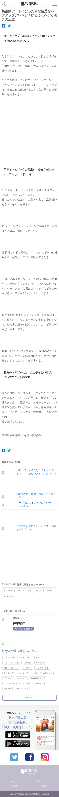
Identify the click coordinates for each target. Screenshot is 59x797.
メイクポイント (42, 668)
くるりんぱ (40, 657)
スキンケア (21, 678)
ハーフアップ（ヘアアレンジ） (19, 591)
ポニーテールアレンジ (43, 673)
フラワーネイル (10, 683)
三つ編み (28, 663)
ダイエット (8, 678)
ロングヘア (27, 668)
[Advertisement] (29, 134)
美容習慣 (7, 689)
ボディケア (40, 663)
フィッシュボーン (46, 591)
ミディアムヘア (21, 689)
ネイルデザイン (25, 657)
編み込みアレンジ (37, 678)
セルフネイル (9, 673)
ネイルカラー (24, 673)
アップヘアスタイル (12, 663)
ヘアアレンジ (12, 597)
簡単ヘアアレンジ (11, 668)
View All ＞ (29, 697)
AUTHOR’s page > (23, 629)
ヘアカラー (25, 683)
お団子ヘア (38, 683)
